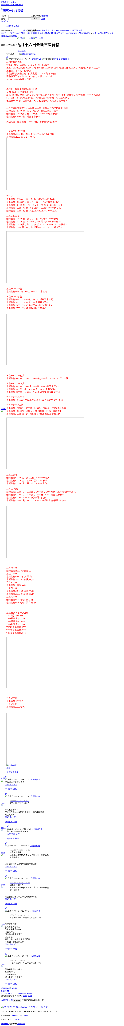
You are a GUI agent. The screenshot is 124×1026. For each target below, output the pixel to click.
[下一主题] (38, 38)
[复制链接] (21, 51)
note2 (67, 30)
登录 (25, 996)
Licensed (24, 1015)
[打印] (20, 38)
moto (39, 30)
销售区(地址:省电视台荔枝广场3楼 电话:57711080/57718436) (52, 33)
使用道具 (10, 772)
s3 (64, 30)
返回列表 (5, 36)
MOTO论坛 (12, 26)
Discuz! (14, 1015)
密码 (3, 19)
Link (14, 993)
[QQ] (3, 1007)
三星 (80, 30)
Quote (19, 993)
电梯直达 (10, 54)
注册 (43, 19)
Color (5, 993)
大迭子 (4, 828)
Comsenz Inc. (17, 1019)
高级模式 (5, 991)
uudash (3, 409)
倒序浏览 (56, 59)
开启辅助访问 (7, 5)
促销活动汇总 (85, 33)
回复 (8, 768)
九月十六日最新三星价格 (102, 33)
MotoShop (23, 1007)
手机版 (15, 1007)
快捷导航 (5, 21)
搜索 (25, 30)
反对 (15, 785)
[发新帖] (13, 36)
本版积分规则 (7, 1000)
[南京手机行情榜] (12, 10)
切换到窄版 (18, 5)
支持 (11, 785)
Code (24, 993)
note (61, 30)
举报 (17, 772)
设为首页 (5, 2)
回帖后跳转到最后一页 (34, 1000)
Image (10, 993)
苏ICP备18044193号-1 (38, 1007)
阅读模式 (65, 59)
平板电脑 (45, 30)
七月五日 (74, 30)
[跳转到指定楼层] (28, 54)
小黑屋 (9, 1007)
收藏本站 (12, 2)
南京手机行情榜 (8, 33)
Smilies (29, 993)
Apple (56, 30)
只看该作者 (37, 59)
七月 (52, 30)
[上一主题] (28, 38)
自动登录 (37, 16)
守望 (3, 778)
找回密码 (45, 16)
